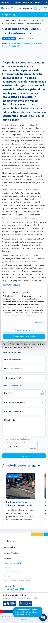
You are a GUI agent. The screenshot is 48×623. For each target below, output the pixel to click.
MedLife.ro (8, 541)
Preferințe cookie (22, 330)
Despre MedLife (11, 552)
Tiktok (12, 589)
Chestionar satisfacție (12, 572)
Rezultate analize (35, 8)
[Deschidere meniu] (2, 8)
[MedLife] (23, 8)
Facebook (4, 589)
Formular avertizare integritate (16, 580)
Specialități (23, 21)
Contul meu (40, 8)
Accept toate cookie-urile (24, 336)
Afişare (38, 323)
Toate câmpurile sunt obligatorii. (16, 439)
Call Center (12, 563)
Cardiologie (36, 21)
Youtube (22, 589)
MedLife (5, 21)
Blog (14, 21)
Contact (7, 558)
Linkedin (17, 589)
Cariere (6, 567)
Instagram (8, 589)
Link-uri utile (9, 547)
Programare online (45, 8)
